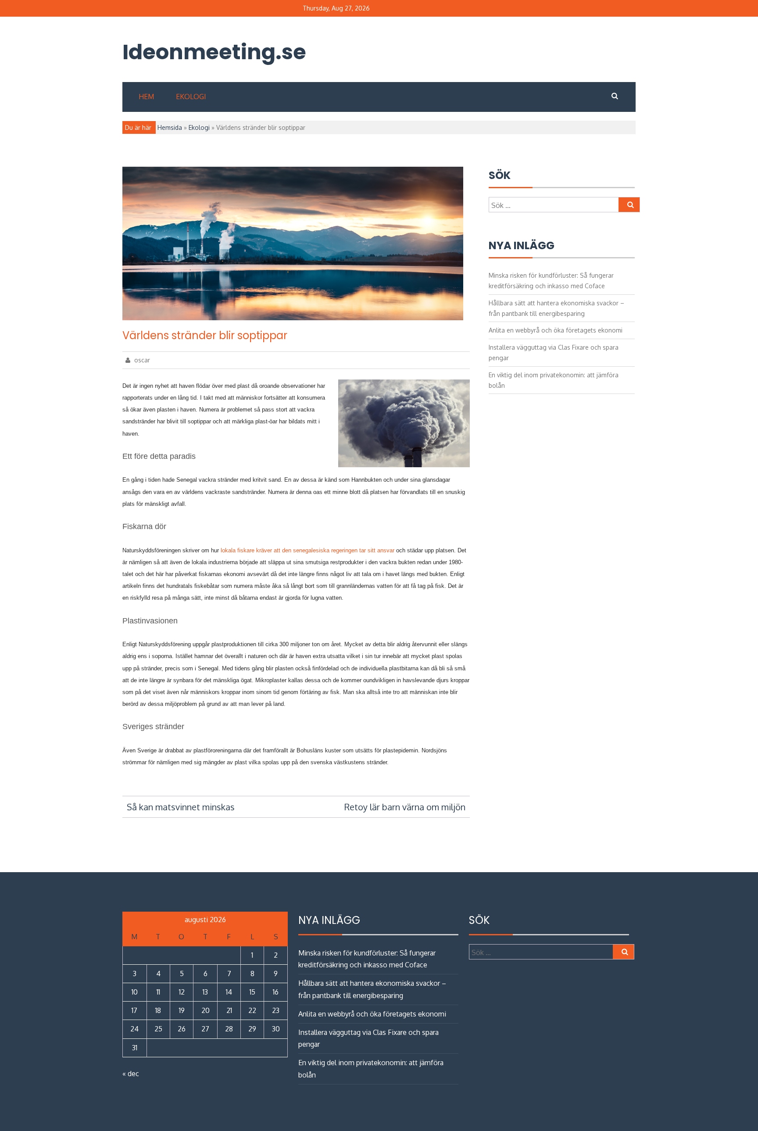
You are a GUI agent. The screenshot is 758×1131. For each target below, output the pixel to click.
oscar (141, 360)
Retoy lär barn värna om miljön (404, 806)
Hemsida (169, 127)
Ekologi (191, 96)
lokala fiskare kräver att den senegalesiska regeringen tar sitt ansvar (307, 550)
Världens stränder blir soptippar (204, 335)
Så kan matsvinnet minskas (181, 806)
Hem (146, 96)
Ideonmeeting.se (199, 52)
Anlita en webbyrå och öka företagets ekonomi (555, 330)
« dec (130, 1073)
